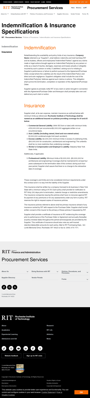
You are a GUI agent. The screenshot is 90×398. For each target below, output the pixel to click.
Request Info (73, 2)
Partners (48, 2)
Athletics (50, 334)
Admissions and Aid (9, 339)
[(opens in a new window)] (4, 287)
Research (50, 325)
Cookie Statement (48, 392)
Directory (78, 7)
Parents (27, 2)
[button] (87, 14)
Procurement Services (13, 37)
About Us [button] (4, 14)
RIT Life (49, 330)
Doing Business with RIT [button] (18, 14)
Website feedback (11, 356)
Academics (6, 330)
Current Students (18, 2)
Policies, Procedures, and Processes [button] (41, 14)
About (4, 325)
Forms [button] (84, 14)
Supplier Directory (62, 14)
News (73, 7)
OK (81, 392)
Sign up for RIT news (34, 356)
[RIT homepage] (13, 7)
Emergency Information (9, 386)
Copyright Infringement (54, 386)
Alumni (43, 2)
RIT (3, 37)
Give (86, 2)
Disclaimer (5, 383)
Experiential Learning (10, 334)
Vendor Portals (75, 14)
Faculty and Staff (35, 2)
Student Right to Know (53, 380)
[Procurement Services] (22, 251)
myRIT (85, 7)
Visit (79, 2)
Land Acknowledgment (9, 380)
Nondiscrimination (52, 383)
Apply (82, 2)
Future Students (7, 2)
